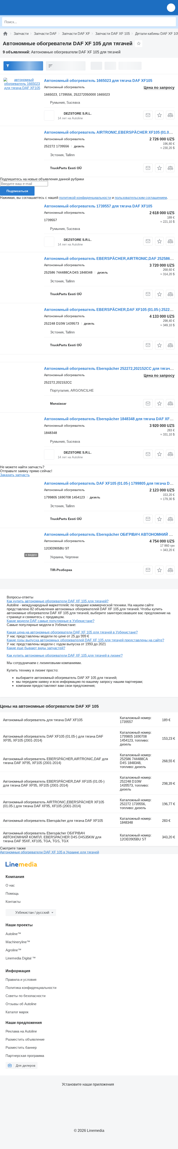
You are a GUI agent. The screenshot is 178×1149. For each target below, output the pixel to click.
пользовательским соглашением (141, 198)
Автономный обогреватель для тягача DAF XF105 (43, 720)
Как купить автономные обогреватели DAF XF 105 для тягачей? (57, 601)
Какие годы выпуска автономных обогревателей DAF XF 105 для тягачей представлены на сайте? (85, 640)
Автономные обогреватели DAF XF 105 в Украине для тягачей (49, 852)
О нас (10, 885)
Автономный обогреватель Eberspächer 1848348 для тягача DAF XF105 (110, 419)
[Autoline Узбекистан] (30, 7)
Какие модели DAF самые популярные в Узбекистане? (50, 621)
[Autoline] (5, 33)
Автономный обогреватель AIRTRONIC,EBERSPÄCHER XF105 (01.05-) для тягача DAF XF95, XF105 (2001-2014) (53, 804)
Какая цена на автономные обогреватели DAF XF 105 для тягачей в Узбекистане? (72, 632)
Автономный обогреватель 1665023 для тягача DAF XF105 (98, 81)
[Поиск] (171, 21)
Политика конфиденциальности (31, 988)
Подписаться (17, 191)
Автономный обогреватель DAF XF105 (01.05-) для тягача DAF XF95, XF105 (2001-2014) (53, 738)
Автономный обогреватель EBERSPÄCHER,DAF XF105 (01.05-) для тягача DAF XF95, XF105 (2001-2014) (54, 783)
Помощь (12, 893)
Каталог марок (17, 1012)
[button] (171, 7)
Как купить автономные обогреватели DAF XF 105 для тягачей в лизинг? (65, 655)
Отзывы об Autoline (21, 1004)
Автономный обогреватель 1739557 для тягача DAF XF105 (98, 206)
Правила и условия (21, 979)
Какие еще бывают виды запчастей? (36, 648)
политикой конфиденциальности (85, 198)
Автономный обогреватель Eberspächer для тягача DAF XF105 (53, 821)
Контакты (13, 902)
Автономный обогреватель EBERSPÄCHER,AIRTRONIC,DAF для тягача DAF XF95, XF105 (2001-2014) (55, 761)
